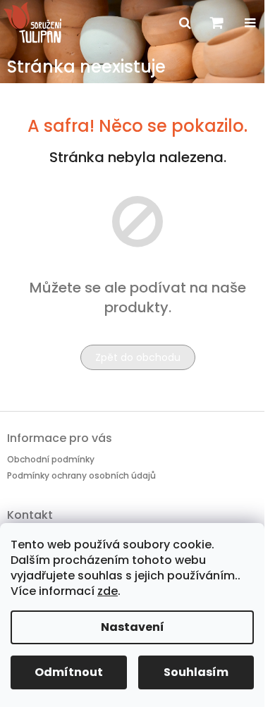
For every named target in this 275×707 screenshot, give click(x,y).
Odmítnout (69, 672)
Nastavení (132, 627)
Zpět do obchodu (138, 357)
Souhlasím (196, 672)
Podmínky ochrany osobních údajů (81, 475)
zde (107, 591)
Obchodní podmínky (50, 459)
